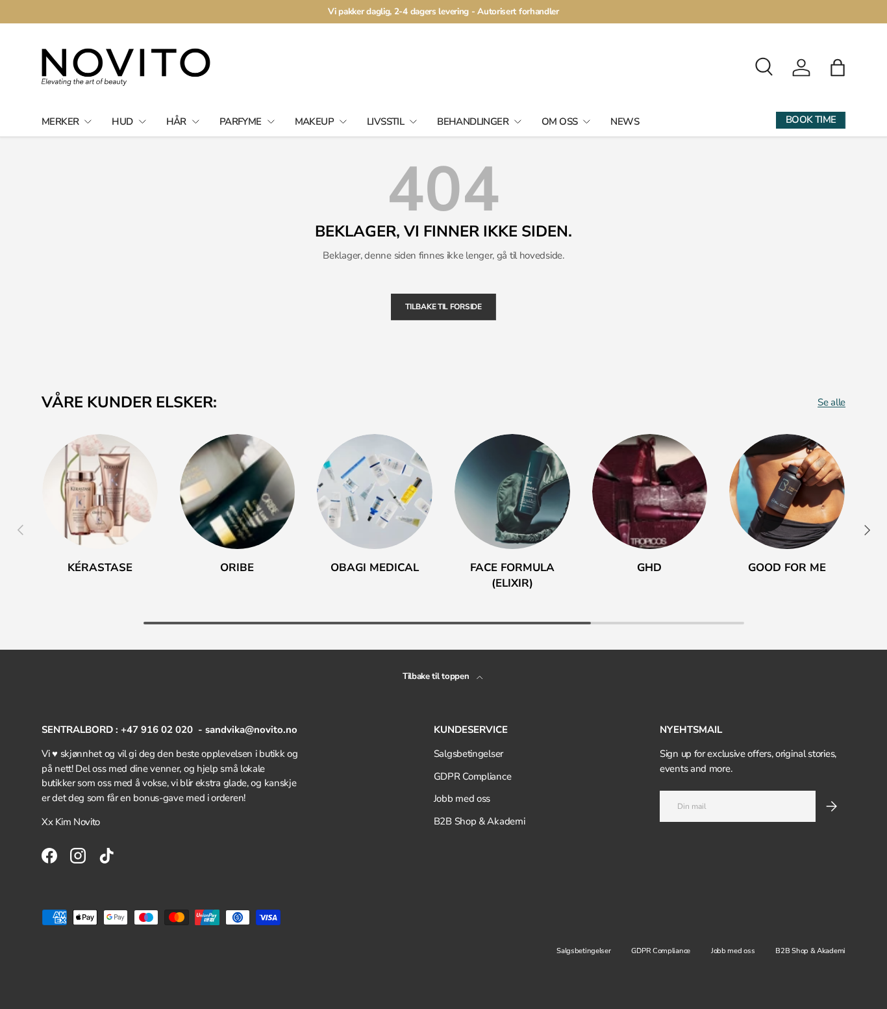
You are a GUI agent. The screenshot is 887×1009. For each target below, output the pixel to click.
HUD (122, 121)
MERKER (60, 121)
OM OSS (559, 121)
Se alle (831, 402)
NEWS (624, 121)
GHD (649, 567)
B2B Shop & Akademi (479, 821)
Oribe (237, 567)
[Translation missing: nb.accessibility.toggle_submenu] (87, 121)
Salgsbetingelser (468, 753)
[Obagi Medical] (374, 492)
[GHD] (650, 492)
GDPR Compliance (473, 776)
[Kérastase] (100, 492)
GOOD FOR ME (787, 567)
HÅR (176, 121)
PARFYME (240, 121)
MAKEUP (314, 121)
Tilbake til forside (443, 306)
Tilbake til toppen (437, 676)
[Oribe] (237, 492)
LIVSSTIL (385, 121)
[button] (837, 67)
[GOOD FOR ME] (787, 492)
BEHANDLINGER (472, 121)
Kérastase (100, 567)
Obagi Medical (375, 567)
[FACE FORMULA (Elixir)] (512, 492)
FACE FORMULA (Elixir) (512, 575)
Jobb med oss (462, 798)
